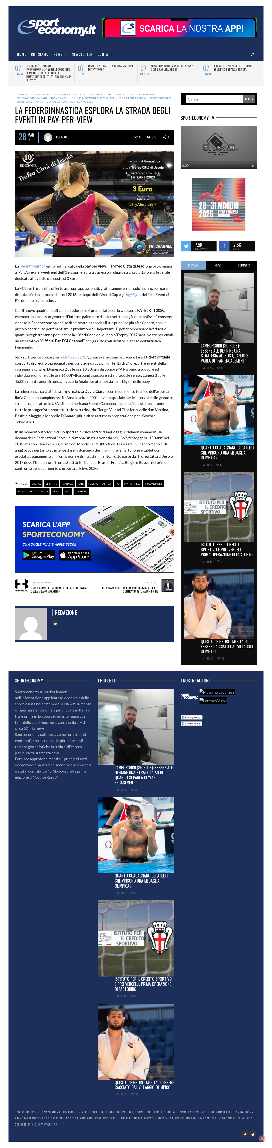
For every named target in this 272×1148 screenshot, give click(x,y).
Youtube (81, 487)
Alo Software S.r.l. (45, 1121)
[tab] (193, 261)
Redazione (62, 133)
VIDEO (56, 487)
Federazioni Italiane (32, 94)
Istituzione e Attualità (97, 94)
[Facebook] (245, 1130)
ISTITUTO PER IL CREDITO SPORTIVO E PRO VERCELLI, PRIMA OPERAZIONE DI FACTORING (227, 546)
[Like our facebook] (224, 242)
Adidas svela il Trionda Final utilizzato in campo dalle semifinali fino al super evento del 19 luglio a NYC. (48, 71)
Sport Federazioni (132, 94)
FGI (118, 480)
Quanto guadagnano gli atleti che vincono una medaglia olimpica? (227, 449)
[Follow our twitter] (186, 242)
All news (22, 90)
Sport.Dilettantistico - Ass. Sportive (45, 98)
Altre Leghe (41, 90)
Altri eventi (62, 90)
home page (59, 94)
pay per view (132, 480)
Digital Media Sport (111, 90)
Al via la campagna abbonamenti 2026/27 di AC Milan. (171, 67)
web (68, 487)
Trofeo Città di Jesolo (33, 487)
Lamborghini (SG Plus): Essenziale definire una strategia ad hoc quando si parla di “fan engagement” (225, 349)
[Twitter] (252, 1130)
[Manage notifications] (262, 1138)
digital (36, 480)
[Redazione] (189, 693)
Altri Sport (83, 90)
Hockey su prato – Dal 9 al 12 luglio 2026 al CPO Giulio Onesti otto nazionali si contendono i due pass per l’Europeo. (237, 71)
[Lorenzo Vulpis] (213, 697)
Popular (193, 261)
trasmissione (154, 480)
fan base (67, 480)
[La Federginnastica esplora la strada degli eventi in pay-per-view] (94, 200)
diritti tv (51, 480)
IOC (73, 94)
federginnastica (99, 480)
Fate (81, 480)
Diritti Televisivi (142, 90)
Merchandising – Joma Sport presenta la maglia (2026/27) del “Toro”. (108, 69)
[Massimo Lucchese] (217, 688)
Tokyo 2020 (84, 98)
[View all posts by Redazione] (48, 134)
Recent (219, 261)
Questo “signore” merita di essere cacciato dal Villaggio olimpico (227, 643)
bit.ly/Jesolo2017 (73, 353)
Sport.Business (161, 94)
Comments (244, 261)
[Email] (55, 619)
